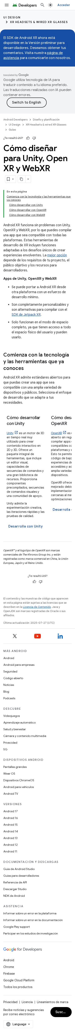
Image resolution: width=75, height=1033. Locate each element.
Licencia (27, 1002)
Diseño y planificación (46, 119)
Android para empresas (18, 665)
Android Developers (15, 119)
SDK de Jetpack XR (26, 315)
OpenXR (56, 433)
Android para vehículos (18, 787)
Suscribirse (63, 1012)
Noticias (8, 685)
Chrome (8, 967)
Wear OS (9, 773)
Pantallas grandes (15, 767)
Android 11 (10, 851)
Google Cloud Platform (18, 980)
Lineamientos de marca (52, 1002)
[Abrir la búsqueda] (42, 5)
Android (8, 658)
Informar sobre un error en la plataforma (29, 913)
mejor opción (57, 255)
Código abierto (13, 678)
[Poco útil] (34, 138)
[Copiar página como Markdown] (21, 179)
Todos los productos (17, 987)
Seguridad (10, 671)
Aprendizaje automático (19, 722)
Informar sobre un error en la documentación (33, 920)
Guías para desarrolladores (21, 876)
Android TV (10, 794)
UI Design (12, 17)
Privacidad (10, 742)
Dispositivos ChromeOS (18, 780)
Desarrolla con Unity (25, 526)
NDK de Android (14, 896)
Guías (12, 129)
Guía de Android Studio (19, 869)
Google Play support (16, 927)
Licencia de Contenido (37, 607)
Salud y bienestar (14, 729)
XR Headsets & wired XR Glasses (39, 22)
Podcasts (9, 698)
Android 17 (10, 811)
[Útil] (28, 138)
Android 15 (10, 824)
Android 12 (10, 845)
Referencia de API (15, 882)
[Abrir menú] (6, 5)
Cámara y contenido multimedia (24, 736)
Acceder (64, 5)
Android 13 (10, 838)
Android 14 (10, 831)
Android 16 (10, 818)
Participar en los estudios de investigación (30, 933)
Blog (6, 691)
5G (5, 749)
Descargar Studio (14, 889)
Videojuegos (11, 716)
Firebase (9, 973)
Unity (10, 433)
